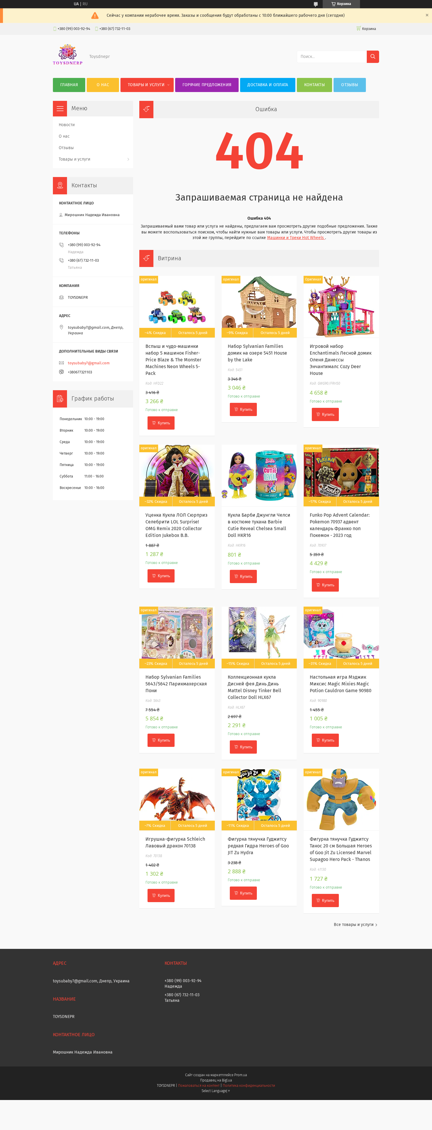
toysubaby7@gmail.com (89, 363)
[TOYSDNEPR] (67, 66)
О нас (103, 85)
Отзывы (349, 85)
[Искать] (373, 57)
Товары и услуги (146, 85)
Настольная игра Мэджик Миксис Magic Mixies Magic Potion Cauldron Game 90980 (340, 684)
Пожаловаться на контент (199, 1086)
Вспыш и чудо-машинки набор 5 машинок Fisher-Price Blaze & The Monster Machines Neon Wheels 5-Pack (173, 360)
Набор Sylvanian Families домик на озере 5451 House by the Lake (257, 353)
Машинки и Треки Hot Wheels (296, 238)
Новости (67, 125)
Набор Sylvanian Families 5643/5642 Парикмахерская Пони (176, 684)
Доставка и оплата (267, 85)
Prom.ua (240, 1075)
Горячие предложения (207, 85)
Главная (69, 85)
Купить (164, 423)
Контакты (314, 85)
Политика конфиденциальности (249, 1086)
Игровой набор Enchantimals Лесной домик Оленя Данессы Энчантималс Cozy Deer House (340, 360)
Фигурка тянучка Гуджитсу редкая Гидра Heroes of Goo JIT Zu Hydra (258, 846)
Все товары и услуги (354, 925)
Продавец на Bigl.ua (216, 1080)
